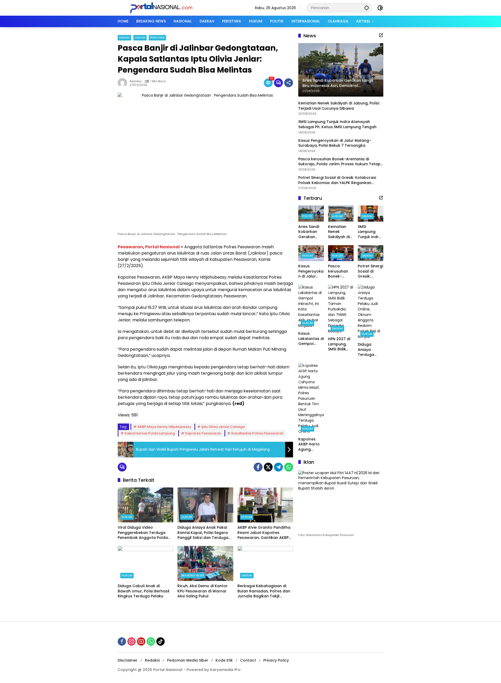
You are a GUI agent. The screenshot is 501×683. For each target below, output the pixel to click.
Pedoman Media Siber (187, 660)
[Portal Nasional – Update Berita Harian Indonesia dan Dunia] (163, 7)
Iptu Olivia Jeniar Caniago (223, 426)
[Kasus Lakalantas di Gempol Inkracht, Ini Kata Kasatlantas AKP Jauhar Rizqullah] (311, 306)
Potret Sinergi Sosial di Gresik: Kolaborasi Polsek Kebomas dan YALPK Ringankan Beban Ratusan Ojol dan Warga (337, 180)
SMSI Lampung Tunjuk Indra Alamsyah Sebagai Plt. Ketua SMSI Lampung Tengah (338, 124)
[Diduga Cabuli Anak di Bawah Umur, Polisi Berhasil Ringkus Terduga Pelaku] (145, 563)
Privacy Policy (276, 660)
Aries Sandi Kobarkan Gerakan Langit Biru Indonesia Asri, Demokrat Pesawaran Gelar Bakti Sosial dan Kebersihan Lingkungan (309, 232)
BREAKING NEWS (192, 575)
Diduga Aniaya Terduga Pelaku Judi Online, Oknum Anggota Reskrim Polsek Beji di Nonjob (370, 349)
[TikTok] (160, 641)
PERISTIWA (157, 38)
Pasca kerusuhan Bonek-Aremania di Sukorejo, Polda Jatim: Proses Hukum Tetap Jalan (339, 162)
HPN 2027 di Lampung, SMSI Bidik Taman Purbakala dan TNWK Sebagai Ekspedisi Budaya (339, 344)
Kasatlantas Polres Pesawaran (257, 433)
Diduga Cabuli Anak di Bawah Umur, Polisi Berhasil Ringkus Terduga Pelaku (143, 591)
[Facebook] (258, 467)
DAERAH (124, 38)
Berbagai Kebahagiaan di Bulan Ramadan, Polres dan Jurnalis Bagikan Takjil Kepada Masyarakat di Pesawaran (263, 591)
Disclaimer (128, 660)
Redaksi (136, 81)
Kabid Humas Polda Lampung (150, 433)
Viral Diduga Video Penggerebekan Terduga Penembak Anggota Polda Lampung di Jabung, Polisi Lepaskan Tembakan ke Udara (143, 532)
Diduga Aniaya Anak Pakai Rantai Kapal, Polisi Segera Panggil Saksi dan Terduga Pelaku (202, 532)
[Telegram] (278, 467)
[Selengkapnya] (381, 35)
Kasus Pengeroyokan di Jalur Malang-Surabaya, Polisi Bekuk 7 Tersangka (334, 143)
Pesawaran (130, 247)
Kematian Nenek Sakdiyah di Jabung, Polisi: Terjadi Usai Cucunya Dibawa (339, 106)
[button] (366, 7)
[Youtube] (141, 641)
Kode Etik (224, 660)
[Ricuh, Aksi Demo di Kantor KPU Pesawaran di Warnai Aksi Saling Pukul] (205, 563)
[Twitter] (268, 467)
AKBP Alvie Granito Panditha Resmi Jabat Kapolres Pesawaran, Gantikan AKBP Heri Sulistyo (263, 532)
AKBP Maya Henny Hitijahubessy (164, 426)
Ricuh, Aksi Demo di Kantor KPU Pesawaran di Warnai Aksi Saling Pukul (202, 591)
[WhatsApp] (288, 467)
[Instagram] (131, 641)
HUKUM (140, 38)
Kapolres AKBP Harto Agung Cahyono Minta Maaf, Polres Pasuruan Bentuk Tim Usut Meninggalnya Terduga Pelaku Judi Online (310, 444)
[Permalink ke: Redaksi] (124, 82)
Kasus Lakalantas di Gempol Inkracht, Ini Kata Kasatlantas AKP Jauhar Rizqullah (311, 338)
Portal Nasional (162, 247)
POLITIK (307, 216)
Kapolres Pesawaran (203, 433)
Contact (248, 660)
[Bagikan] (288, 82)
